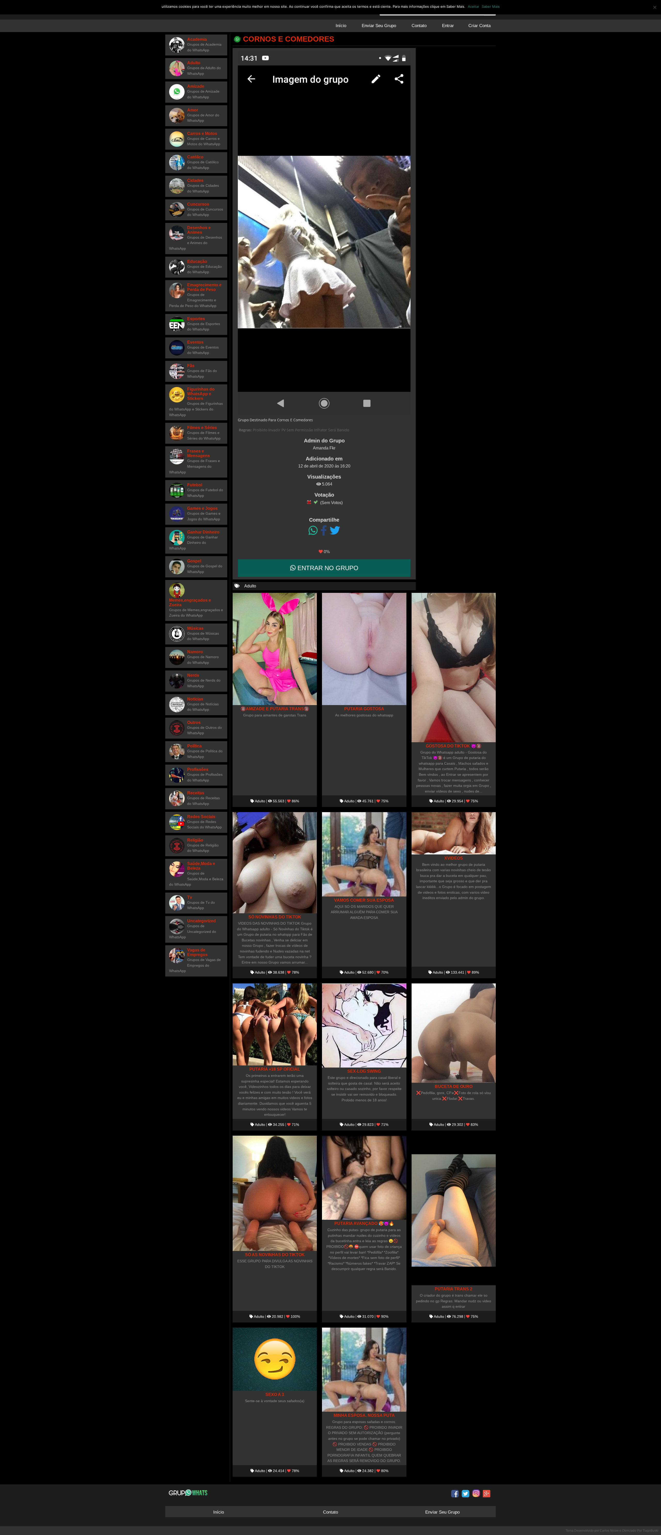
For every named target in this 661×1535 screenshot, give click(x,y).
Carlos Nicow (609, 1530)
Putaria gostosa (364, 708)
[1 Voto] (309, 502)
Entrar (448, 25)
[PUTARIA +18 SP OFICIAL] (275, 1024)
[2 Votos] (316, 502)
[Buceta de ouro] (454, 1033)
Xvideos (453, 858)
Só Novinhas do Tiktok (274, 917)
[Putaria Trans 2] (454, 1210)
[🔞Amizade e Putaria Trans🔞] (275, 649)
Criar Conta (479, 25)
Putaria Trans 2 (453, 1289)
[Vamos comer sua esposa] (364, 854)
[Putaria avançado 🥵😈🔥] (364, 1178)
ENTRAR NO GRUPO (327, 567)
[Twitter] (335, 530)
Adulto (250, 586)
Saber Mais (491, 6)
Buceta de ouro (454, 1086)
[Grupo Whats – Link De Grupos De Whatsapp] (188, 1492)
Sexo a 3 (274, 1394)
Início (341, 25)
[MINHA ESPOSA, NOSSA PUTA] (364, 1370)
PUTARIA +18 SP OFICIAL (274, 1069)
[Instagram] (476, 1493)
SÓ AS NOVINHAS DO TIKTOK (275, 1254)
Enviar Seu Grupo (379, 25)
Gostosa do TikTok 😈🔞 (453, 746)
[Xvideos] (454, 833)
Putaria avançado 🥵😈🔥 (364, 1223)
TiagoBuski (650, 1530)
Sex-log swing (364, 1071)
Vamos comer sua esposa (364, 900)
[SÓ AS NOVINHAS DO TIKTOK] (275, 1193)
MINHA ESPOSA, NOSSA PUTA (364, 1415)
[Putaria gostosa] (364, 649)
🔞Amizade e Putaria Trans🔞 (275, 708)
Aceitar (473, 6)
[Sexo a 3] (275, 1359)
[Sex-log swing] (364, 1025)
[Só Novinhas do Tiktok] (275, 862)
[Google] (487, 1493)
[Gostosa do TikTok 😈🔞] (454, 667)
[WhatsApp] (313, 530)
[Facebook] (323, 530)
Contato (419, 25)
